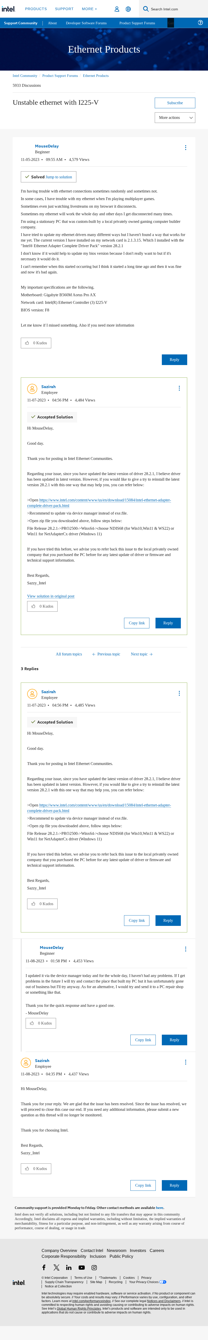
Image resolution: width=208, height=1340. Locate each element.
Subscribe (175, 102)
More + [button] (88, 8)
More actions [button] (170, 117)
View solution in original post (53, 606)
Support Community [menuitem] (20, 23)
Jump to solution (53, 176)
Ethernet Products (103, 75)
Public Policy (121, 1272)
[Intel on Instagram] (94, 1284)
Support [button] (64, 8)
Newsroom (117, 1267)
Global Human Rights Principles (77, 1320)
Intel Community (26, 75)
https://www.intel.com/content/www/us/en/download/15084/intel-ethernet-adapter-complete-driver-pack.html (103, 512)
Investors (139, 1267)
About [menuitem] (53, 22)
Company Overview (59, 1267)
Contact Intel (92, 1267)
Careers (158, 1267)
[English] (128, 9)
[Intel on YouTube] (81, 1284)
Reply (174, 364)
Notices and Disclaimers (163, 1312)
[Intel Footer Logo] (19, 1296)
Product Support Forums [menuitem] (143, 22)
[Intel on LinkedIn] (69, 1284)
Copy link (136, 633)
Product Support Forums (64, 75)
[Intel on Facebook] (44, 1284)
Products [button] (36, 8)
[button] (185, 147)
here (159, 1222)
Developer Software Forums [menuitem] (89, 22)
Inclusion (98, 1272)
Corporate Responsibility (64, 1272)
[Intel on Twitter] (56, 1284)
